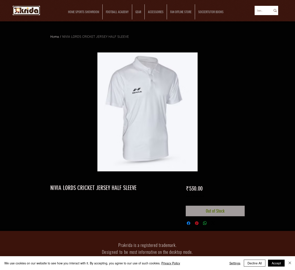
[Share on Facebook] (188, 223)
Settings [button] (234, 263)
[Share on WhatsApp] (205, 223)
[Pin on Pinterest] (196, 223)
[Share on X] (213, 223)
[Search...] (275, 10)
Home (54, 37)
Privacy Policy (170, 263)
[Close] (289, 263)
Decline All (254, 263)
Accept (276, 263)
